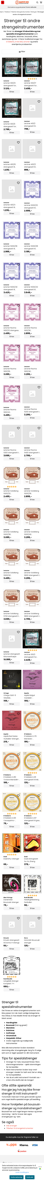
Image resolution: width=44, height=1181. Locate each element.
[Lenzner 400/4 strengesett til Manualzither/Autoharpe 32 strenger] (12, 189)
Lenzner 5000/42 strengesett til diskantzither (31, 288)
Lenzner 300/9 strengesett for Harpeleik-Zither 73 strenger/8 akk (11, 125)
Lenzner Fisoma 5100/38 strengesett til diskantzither (10, 370)
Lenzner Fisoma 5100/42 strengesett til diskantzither (10, 411)
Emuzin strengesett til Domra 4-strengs (11, 941)
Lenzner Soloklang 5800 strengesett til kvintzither (32, 614)
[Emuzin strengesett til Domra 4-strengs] (12, 924)
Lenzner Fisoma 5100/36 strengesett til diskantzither (30, 329)
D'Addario (10, 41)
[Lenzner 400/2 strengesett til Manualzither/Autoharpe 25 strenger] (32, 149)
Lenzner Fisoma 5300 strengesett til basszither (11, 451)
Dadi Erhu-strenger (11, 859)
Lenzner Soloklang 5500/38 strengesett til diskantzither (11, 533)
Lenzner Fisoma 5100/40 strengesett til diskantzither (30, 370)
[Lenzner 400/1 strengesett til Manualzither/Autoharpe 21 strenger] (32, 108)
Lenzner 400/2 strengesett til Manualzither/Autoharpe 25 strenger (32, 165)
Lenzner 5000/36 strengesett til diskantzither (10, 247)
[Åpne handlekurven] (41, 2)
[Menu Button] (2, 2)
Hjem (2, 12)
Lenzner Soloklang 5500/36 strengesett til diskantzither (31, 492)
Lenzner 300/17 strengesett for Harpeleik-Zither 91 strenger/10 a (31, 84)
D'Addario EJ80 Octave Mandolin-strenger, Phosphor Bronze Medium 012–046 (11, 778)
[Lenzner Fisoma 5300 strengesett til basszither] (12, 434)
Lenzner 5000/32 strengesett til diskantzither (31, 206)
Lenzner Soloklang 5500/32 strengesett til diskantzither (11, 492)
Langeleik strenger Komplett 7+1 (11, 982)
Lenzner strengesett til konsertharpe (12, 655)
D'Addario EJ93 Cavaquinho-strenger (10, 819)
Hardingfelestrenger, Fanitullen (32, 901)
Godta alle (29, 1177)
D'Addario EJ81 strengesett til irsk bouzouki (31, 778)
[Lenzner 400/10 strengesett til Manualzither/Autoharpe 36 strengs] (12, 149)
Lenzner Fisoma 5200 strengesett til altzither (32, 410)
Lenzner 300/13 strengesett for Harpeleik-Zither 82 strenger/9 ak (11, 84)
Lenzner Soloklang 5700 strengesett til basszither (11, 614)
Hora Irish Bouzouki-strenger (32, 941)
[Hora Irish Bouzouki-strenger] (32, 924)
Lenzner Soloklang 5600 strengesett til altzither (32, 574)
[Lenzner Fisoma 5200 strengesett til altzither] (32, 393)
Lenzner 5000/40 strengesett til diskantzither (10, 288)
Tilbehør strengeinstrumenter (20, 12)
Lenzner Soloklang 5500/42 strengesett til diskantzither (11, 574)
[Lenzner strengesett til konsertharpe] (12, 638)
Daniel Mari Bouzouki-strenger (11, 901)
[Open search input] (37, 2)
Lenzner (26, 41)
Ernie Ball (19, 41)
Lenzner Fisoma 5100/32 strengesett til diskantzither (12, 329)
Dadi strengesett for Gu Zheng (31, 860)
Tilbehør (7, 12)
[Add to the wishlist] (18, 60)
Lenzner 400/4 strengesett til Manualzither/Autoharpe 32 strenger (12, 206)
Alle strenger (11, 1125)
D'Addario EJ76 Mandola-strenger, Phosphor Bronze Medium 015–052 (32, 737)
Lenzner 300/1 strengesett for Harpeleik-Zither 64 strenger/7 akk (32, 655)
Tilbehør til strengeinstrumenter (19, 1128)
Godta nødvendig (16, 1177)
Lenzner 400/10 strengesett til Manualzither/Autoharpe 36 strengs (12, 165)
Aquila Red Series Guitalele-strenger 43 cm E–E (11, 737)
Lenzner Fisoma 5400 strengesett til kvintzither (32, 451)
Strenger (34, 12)
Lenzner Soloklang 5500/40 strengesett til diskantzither (31, 533)
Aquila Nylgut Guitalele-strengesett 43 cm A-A (31, 696)
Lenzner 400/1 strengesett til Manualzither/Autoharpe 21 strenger (32, 124)
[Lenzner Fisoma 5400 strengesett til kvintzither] (32, 434)
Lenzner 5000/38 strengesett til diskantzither (31, 247)
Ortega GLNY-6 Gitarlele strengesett (10, 696)
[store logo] (22, 2)
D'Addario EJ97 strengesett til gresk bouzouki (32, 819)
